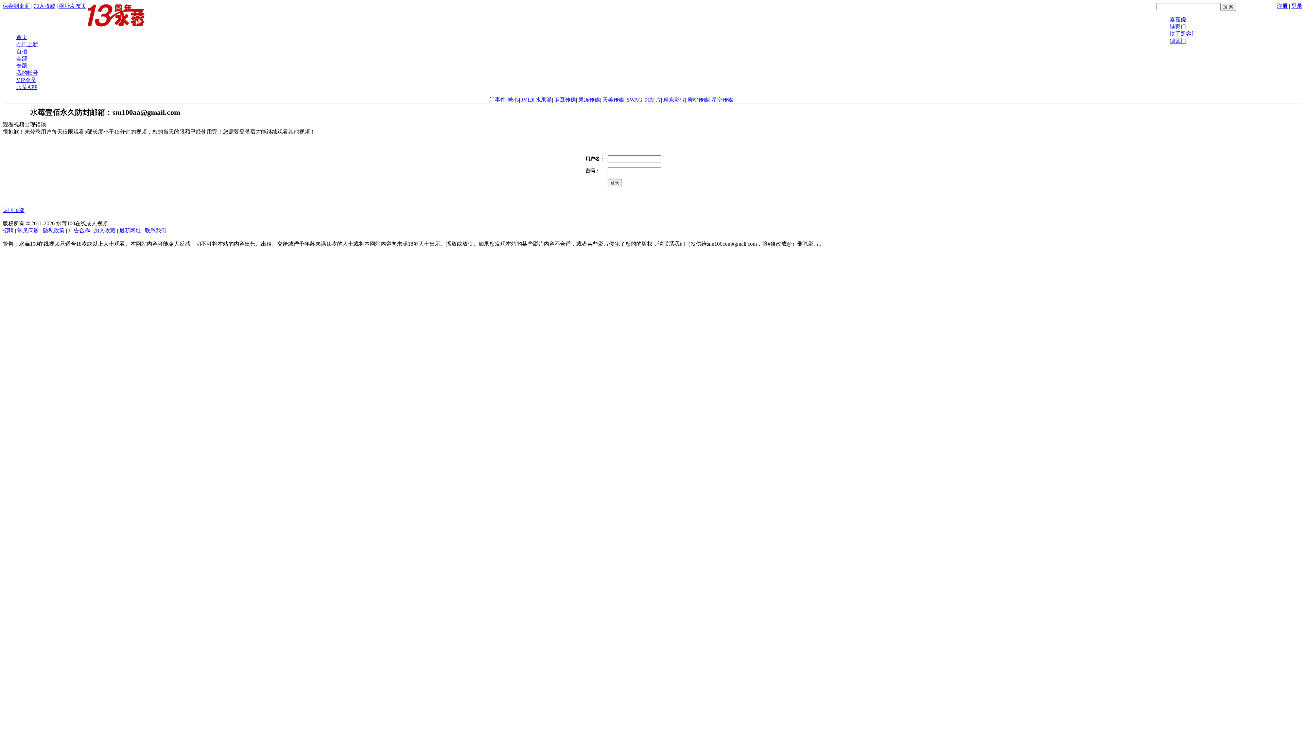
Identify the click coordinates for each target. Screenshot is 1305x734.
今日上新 (27, 44)
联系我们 (156, 230)
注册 (1282, 6)
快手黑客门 (1183, 34)
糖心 (513, 100)
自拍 (21, 51)
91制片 (653, 100)
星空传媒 (722, 100)
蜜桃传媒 (698, 100)
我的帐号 (27, 73)
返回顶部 (13, 210)
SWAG (634, 100)
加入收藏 (44, 6)
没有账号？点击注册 (646, 183)
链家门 (1178, 27)
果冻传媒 (589, 100)
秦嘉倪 (1178, 19)
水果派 (544, 100)
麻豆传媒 (565, 100)
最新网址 (130, 230)
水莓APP (26, 87)
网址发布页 (72, 6)
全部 (21, 59)
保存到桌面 (16, 6)
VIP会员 (26, 80)
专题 (21, 66)
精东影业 (674, 100)
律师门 (1178, 41)
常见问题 (28, 230)
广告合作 (79, 230)
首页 (21, 37)
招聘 (8, 230)
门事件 (497, 100)
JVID (527, 100)
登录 (1296, 6)
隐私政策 (54, 230)
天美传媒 (613, 100)
